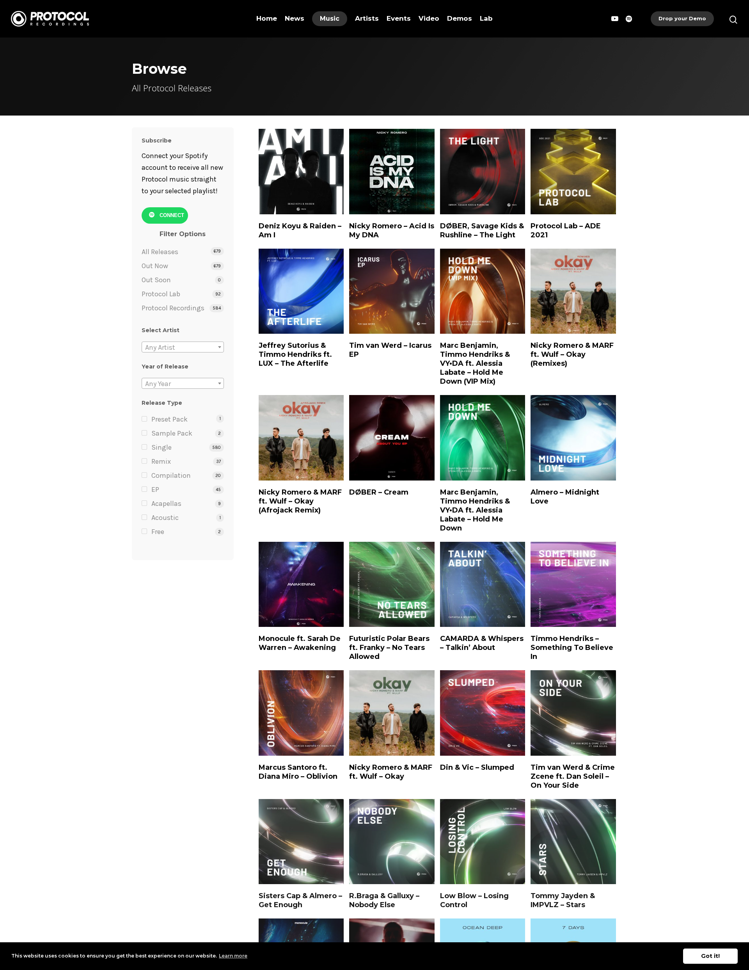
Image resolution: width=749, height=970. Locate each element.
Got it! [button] (710, 955)
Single (161, 447)
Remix (161, 461)
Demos (459, 18)
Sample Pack (171, 433)
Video (429, 18)
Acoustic (165, 517)
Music (329, 18)
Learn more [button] (233, 956)
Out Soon (156, 280)
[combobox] (183, 347)
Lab (486, 18)
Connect (171, 215)
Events (399, 18)
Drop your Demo (682, 18)
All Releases (160, 251)
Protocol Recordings (173, 308)
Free (157, 531)
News (294, 18)
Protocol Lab (161, 294)
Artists (367, 18)
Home (266, 18)
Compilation (171, 475)
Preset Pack (169, 419)
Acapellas (166, 503)
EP (155, 489)
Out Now (155, 266)
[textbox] (183, 347)
